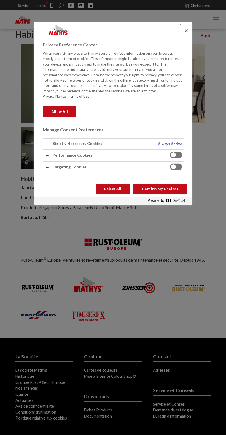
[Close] (186, 31)
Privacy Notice (54, 96)
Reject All (113, 189)
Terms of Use (78, 96)
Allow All (59, 111)
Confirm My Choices (160, 189)
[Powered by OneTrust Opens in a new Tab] (169, 201)
